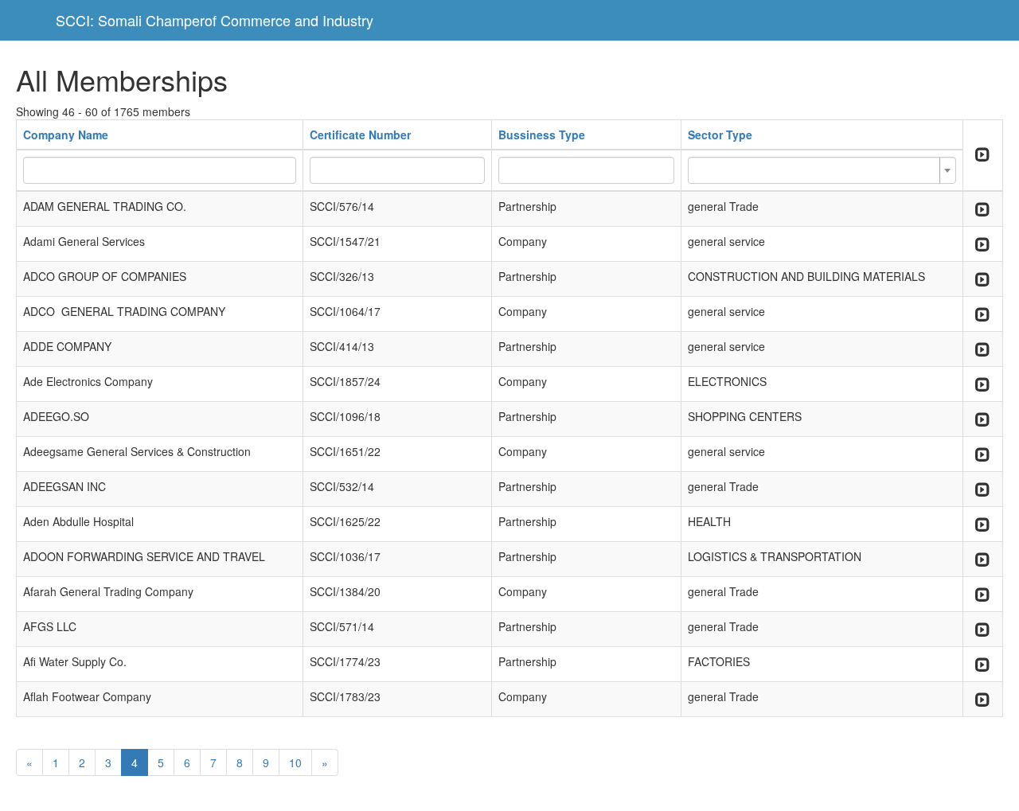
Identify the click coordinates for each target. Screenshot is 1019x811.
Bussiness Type (541, 134)
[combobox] (822, 170)
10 (295, 762)
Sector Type (720, 134)
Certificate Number (360, 134)
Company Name (65, 134)
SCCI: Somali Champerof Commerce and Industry (214, 20)
